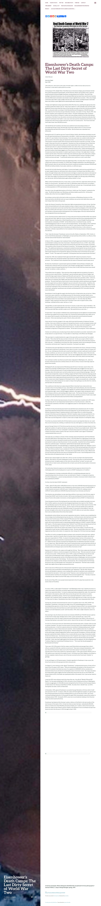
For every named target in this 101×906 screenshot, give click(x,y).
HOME (46, 2)
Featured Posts (69, 2)
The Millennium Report (10, 897)
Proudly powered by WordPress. (51, 901)
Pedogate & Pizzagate (67, 5)
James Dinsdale (67, 901)
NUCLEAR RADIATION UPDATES (82, 5)
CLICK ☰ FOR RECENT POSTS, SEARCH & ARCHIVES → (63, 8)
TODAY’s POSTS (53, 2)
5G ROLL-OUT (56, 5)
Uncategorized (56, 895)
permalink (66, 895)
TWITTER (61, 2)
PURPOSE (77, 2)
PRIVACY (47, 8)
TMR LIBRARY (48, 5)
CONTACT (83, 2)
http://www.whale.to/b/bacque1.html (55, 892)
